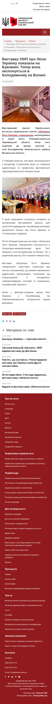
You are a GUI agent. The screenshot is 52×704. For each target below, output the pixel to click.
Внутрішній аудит (12, 433)
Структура (9, 409)
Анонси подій (10, 579)
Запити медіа (10, 584)
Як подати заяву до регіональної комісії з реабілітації (26, 497)
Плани (7, 414)
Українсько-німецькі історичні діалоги (19, 620)
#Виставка (7, 314)
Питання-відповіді (12, 502)
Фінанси (8, 562)
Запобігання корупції (13, 437)
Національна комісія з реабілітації (18, 488)
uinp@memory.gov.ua (19, 672)
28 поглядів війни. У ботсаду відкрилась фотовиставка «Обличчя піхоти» (24, 375)
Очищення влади (11, 442)
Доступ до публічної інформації (17, 519)
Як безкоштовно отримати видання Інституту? (23, 528)
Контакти (10, 653)
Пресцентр (20, 41)
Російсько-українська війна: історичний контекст (23, 605)
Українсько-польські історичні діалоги (19, 629)
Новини (32, 41)
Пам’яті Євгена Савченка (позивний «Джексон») (24, 641)
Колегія (8, 423)
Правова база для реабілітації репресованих (22, 478)
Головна (8, 41)
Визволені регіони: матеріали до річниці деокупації (25, 601)
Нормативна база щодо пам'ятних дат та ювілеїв (24, 459)
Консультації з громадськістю (16, 524)
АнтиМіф (8, 615)
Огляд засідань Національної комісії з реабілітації (24, 493)
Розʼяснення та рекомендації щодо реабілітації (23, 483)
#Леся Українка (19, 314)
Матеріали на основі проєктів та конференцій (23, 624)
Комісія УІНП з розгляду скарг (16, 550)
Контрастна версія (41, 9)
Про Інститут (10, 404)
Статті (7, 610)
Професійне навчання (13, 447)
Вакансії (8, 428)
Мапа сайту (44, 6)
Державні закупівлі (12, 538)
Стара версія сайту (41, 3)
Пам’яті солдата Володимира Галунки (20, 646)
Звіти (7, 418)
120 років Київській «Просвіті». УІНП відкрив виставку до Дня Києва (22, 348)
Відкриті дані (10, 533)
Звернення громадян (13, 514)
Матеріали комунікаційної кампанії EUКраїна (22, 589)
